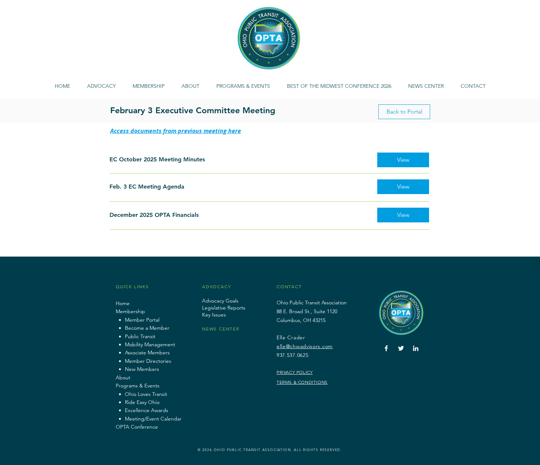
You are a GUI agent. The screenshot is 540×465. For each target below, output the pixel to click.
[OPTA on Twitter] (401, 348)
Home (123, 303)
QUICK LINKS (132, 286)
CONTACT (289, 286)
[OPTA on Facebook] (386, 348)
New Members (142, 369)
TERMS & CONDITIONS (302, 382)
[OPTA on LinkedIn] (416, 348)
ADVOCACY (216, 286)
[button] (243, 83)
